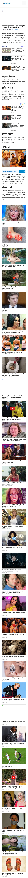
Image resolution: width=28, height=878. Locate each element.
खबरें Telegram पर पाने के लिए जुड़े (9, 171)
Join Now (22, 171)
